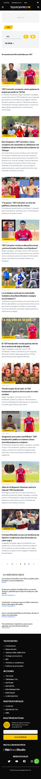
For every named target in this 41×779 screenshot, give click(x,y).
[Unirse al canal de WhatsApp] (36, 761)
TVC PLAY (9, 676)
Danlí (4, 582)
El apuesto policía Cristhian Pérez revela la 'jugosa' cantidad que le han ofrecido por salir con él (20, 591)
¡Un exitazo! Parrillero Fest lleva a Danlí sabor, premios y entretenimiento (20, 580)
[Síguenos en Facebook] (24, 760)
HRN (25, 2)
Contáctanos (10, 646)
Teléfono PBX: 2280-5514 (15, 652)
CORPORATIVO (11, 696)
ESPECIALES (10, 693)
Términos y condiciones (14, 663)
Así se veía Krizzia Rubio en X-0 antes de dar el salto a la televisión (20, 614)
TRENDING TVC (11, 679)
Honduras (6, 627)
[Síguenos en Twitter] (9, 760)
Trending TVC (8, 83)
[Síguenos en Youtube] (17, 760)
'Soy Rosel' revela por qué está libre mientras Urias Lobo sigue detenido (20, 603)
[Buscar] (38, 7)
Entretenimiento (9, 595)
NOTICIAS (9, 683)
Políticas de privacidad (14, 666)
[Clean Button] (33, 36)
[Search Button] (26, 36)
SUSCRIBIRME (20, 737)
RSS (6, 659)
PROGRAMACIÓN (12, 689)
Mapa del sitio (11, 649)
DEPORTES (9, 686)
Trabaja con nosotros (13, 656)
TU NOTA (6, 2)
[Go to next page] (33, 564)
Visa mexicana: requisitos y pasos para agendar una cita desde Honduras (17, 625)
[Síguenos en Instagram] (32, 760)
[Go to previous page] (7, 564)
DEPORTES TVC (17, 2)
